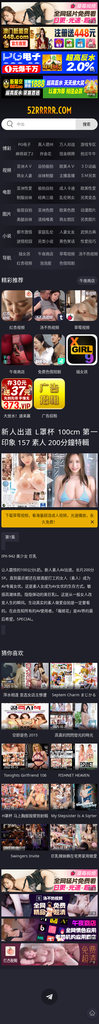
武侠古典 (88, 231)
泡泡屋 (45, 263)
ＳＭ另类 (88, 175)
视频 (6, 170)
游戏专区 (88, 144)
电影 (6, 192)
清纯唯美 (45, 219)
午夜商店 (45, 253)
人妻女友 (67, 231)
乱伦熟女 (67, 197)
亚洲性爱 (24, 188)
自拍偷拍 (45, 166)
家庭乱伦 (45, 231)
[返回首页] (92, 1013)
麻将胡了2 (24, 153)
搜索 (86, 124)
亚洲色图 (45, 210)
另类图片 (88, 219)
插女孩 (24, 253)
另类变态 (88, 197)
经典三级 (45, 197)
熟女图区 (67, 219)
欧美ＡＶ (67, 166)
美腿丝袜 (24, 219)
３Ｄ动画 (88, 166)
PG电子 (24, 144)
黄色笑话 (67, 241)
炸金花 (45, 153)
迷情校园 (24, 241)
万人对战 (67, 144)
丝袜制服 (45, 175)
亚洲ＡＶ (24, 166)
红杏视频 (24, 263)
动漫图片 (88, 210)
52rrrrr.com (49, 110)
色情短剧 (67, 263)
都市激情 (24, 231)
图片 (6, 214)
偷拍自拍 (45, 188)
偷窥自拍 (24, 210)
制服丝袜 (24, 197)
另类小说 (45, 241)
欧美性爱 (88, 188)
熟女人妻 (24, 175)
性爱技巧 (88, 241)
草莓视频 (67, 253)
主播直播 (67, 175)
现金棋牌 (67, 153)
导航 (6, 258)
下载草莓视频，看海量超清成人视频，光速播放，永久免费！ (49, 518)
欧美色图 (67, 210)
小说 (6, 236)
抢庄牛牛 (88, 153)
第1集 (10, 536)
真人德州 (45, 144)
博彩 (6, 148)
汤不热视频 (88, 253)
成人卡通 (67, 188)
